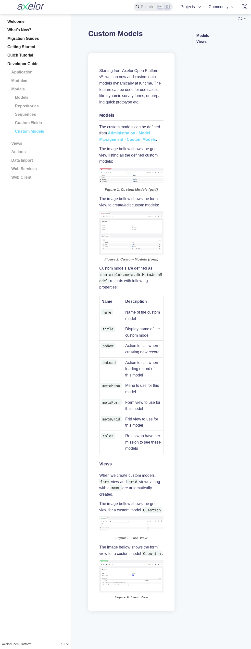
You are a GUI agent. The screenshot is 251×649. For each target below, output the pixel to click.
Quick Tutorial (20, 55)
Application (22, 72)
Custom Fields (28, 123)
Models (18, 89)
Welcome (16, 21)
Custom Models (29, 131)
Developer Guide (22, 64)
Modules (19, 81)
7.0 (240, 18)
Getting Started (21, 47)
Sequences (25, 114)
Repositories (27, 106)
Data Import (22, 160)
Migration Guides (23, 38)
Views (16, 143)
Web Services (24, 169)
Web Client (21, 177)
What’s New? (19, 30)
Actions (18, 152)
